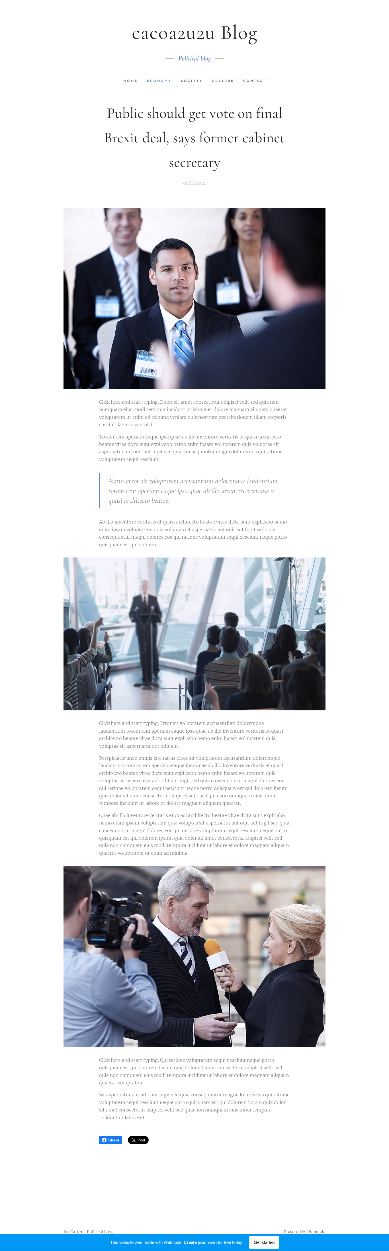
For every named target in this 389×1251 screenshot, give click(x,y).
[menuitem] (132, 81)
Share (113, 1140)
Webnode (316, 1231)
